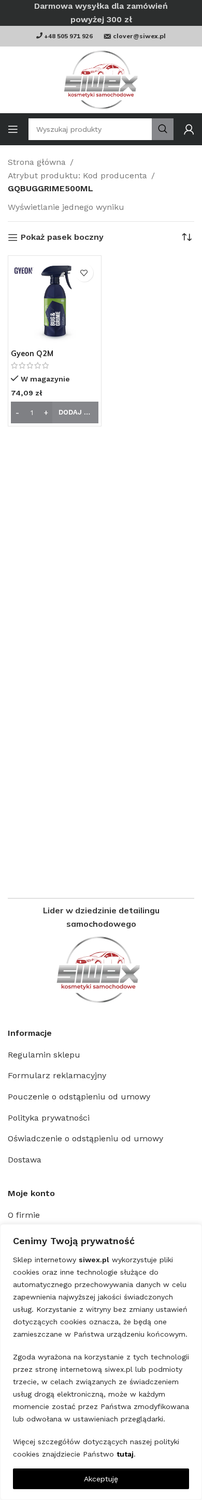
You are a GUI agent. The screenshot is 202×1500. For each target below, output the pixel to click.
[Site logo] (100, 80)
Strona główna (37, 162)
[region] (101, 1362)
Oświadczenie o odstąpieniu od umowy (85, 1138)
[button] (54, 412)
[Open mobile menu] (13, 129)
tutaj (125, 1454)
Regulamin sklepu (44, 1055)
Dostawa (24, 1160)
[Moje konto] (189, 129)
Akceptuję (101, 1479)
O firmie (24, 1215)
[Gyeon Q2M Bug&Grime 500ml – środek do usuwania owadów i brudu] (54, 302)
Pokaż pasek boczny (62, 237)
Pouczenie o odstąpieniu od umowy (79, 1096)
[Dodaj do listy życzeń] (84, 273)
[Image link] (101, 969)
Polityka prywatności (49, 1118)
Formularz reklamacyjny (57, 1075)
